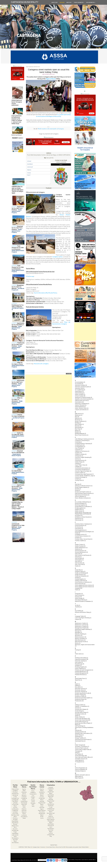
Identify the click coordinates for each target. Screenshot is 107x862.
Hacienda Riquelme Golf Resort (42, 803)
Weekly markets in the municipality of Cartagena (51, 129)
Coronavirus (42, 847)
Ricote (41, 816)
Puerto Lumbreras (24, 814)
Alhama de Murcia (24, 792)
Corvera (42, 796)
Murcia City (42, 812)
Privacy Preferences (42, 860)
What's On (68, 2)
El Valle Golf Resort (42, 799)
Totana (24, 818)
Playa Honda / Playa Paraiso (15, 821)
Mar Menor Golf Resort (15, 815)
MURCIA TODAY (55, 2)
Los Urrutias (15, 813)
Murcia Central (42, 786)
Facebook (48, 188)
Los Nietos (15, 812)
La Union (15, 807)
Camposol (24, 796)
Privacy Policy (78, 859)
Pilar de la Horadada (15, 818)
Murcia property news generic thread (73, 847)
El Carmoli (15, 792)
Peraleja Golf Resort (42, 814)
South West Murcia (24, 786)
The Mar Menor (15, 786)
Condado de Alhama (24, 799)
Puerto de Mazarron (24, 811)
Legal (83, 859)
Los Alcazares (15, 809)
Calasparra (32, 792)
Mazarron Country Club (51, 817)
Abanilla (42, 789)
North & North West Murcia (32, 786)
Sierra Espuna (24, 816)
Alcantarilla (41, 792)
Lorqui (41, 806)
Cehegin (33, 797)
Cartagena (62, 2)
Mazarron (24, 809)
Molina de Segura (42, 808)
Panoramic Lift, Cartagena (41, 363)
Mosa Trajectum (42, 810)
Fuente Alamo (24, 801)
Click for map (30, 276)
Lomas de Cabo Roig (50, 835)
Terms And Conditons (70, 859)
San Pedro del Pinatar (15, 831)
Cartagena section (57, 256)
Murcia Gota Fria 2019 (60, 847)
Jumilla (33, 801)
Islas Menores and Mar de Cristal (15, 795)
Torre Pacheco (15, 842)
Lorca (24, 807)
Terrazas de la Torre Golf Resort (15, 839)
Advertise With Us (92, 859)
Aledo (24, 790)
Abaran (42, 790)
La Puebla (15, 802)
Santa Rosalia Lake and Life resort (15, 835)
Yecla (33, 806)
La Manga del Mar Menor (15, 800)
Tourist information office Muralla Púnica (45, 293)
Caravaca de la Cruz (33, 794)
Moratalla (33, 803)
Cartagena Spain (36, 847)
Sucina (41, 818)
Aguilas (24, 789)
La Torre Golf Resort (15, 805)
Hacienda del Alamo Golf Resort (24, 804)
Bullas (33, 791)
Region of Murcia (51, 78)
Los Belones (15, 810)
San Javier (15, 829)
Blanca (41, 795)
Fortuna (33, 800)
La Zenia (51, 833)
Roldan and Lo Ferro (15, 826)
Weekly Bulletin (85, 847)
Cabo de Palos (15, 789)
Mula (33, 804)
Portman (15, 824)
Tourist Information (78, 2)
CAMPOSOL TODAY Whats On (25, 847)
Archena (42, 793)
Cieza (33, 798)
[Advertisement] (48, 389)
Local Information (90, 2)
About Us (86, 859)
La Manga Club (15, 798)
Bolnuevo (24, 795)
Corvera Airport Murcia (50, 847)
